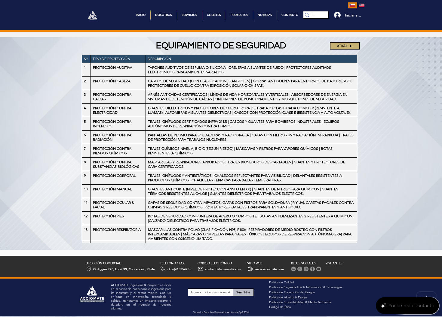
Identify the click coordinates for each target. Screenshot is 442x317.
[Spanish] (352, 5)
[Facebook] (312, 269)
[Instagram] (306, 269)
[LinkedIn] (293, 269)
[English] (361, 5)
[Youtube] (318, 269)
